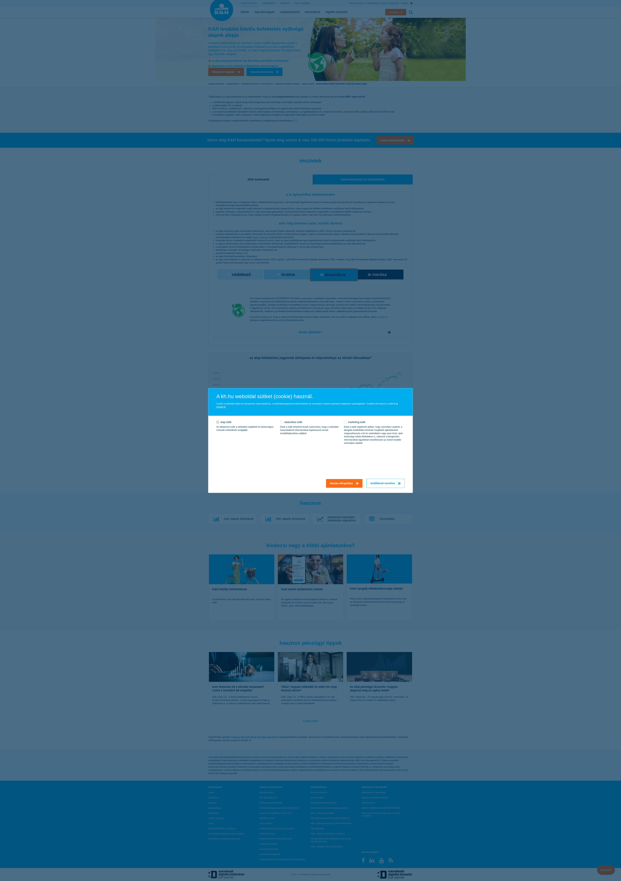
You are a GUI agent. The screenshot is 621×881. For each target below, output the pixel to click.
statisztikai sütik (293, 422)
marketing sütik (356, 422)
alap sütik (225, 422)
